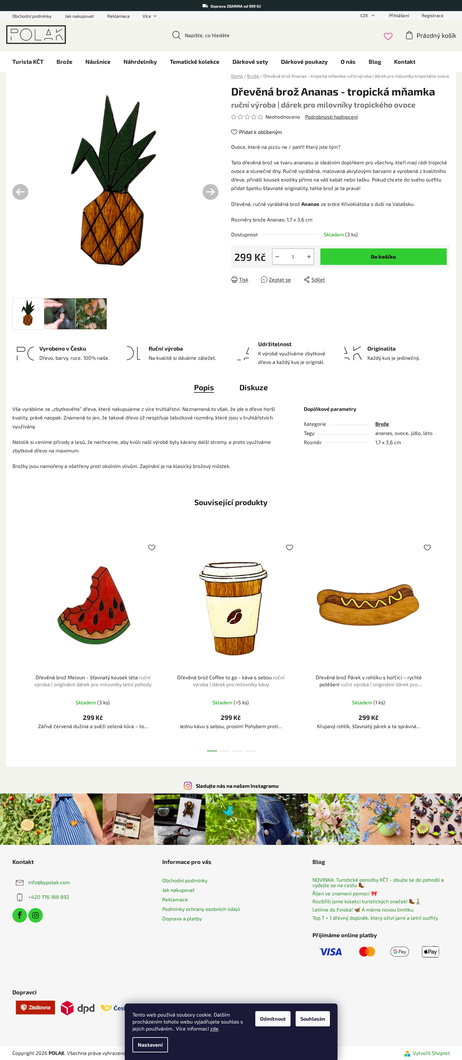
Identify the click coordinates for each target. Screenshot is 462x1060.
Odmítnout (273, 1019)
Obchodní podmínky (31, 16)
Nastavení (150, 1045)
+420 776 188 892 (48, 896)
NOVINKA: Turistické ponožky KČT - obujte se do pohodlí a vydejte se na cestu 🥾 (378, 882)
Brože (382, 424)
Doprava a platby (182, 918)
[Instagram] (35, 915)
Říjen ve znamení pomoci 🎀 (344, 893)
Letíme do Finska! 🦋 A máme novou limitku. (363, 909)
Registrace (433, 15)
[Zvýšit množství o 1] (309, 257)
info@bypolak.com (49, 882)
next (445, 643)
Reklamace (118, 16)
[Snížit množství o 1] (277, 257)
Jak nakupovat (79, 16)
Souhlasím (312, 1019)
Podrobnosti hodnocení (331, 117)
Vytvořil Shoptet (431, 1053)
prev (17, 643)
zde (214, 1028)
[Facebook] (19, 915)
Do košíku (383, 256)
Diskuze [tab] (253, 387)
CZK (364, 15)
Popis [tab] (204, 387)
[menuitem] (28, 61)
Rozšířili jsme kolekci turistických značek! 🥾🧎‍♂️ (366, 901)
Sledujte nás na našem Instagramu (237, 786)
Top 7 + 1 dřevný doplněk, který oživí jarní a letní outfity (375, 918)
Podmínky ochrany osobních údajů (201, 909)
